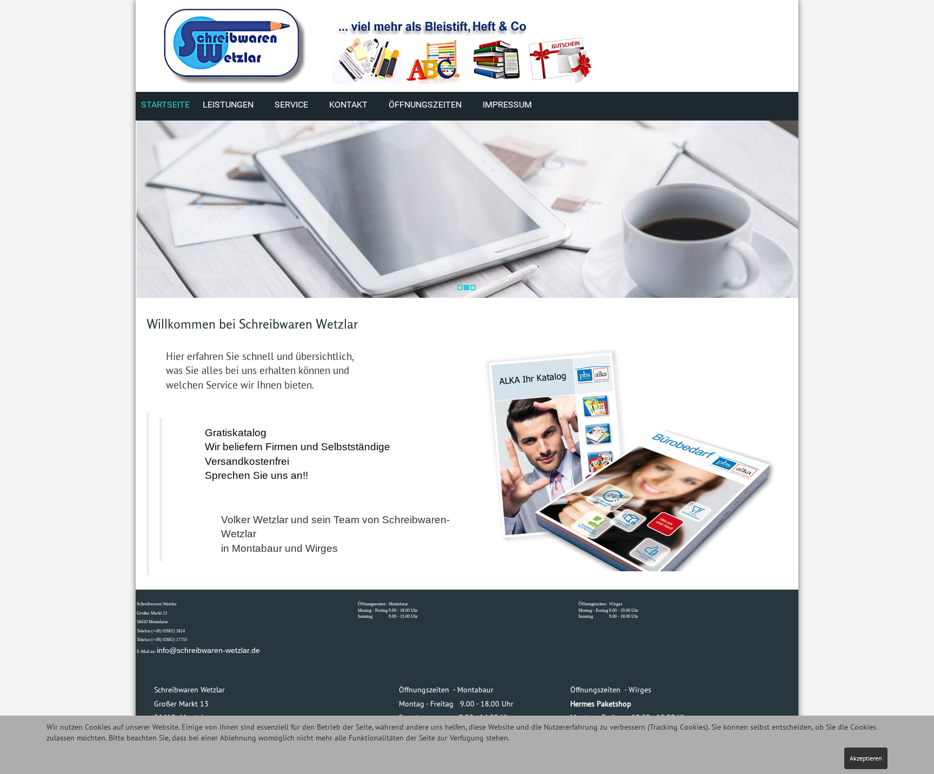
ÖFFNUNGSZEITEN (425, 104)
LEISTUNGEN (228, 104)
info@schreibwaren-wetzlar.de (208, 650)
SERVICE (291, 104)
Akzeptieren (866, 758)
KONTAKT (348, 104)
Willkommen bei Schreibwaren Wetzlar (252, 324)
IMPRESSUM (507, 104)
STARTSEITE (165, 104)
